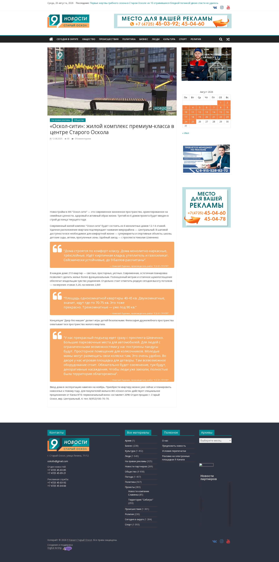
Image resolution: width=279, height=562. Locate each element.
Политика (128, 39)
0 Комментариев (82, 138)
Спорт (183, 39)
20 (206, 116)
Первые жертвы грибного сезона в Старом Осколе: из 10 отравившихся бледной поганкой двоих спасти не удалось (154, 3)
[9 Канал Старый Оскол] (51, 39)
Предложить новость (174, 445)
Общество (88, 39)
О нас (165, 440)
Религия (196, 39)
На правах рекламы (61, 120)
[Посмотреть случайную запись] (228, 39)
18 (192, 116)
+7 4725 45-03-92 (56, 482)
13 (206, 112)
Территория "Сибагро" (140, 499)
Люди (156, 39)
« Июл (185, 133)
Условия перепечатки (174, 450)
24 (186, 121)
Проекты (130, 487)
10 (186, 112)
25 (192, 121)
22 (220, 116)
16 (227, 112)
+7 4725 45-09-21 (56, 473)
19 (199, 116)
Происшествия (109, 39)
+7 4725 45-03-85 (56, 469)
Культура (169, 39)
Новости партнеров (136, 466)
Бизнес (143, 39)
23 (227, 116)
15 (220, 112)
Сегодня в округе (67, 39)
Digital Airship (54, 547)
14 (213, 112)
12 (199, 112)
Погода (129, 476)
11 (192, 112)
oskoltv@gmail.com (57, 461)
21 (213, 116)
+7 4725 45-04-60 (56, 485)
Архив (128, 440)
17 (186, 116)
